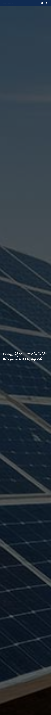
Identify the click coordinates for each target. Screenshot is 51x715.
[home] (9, 3)
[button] (46, 3)
